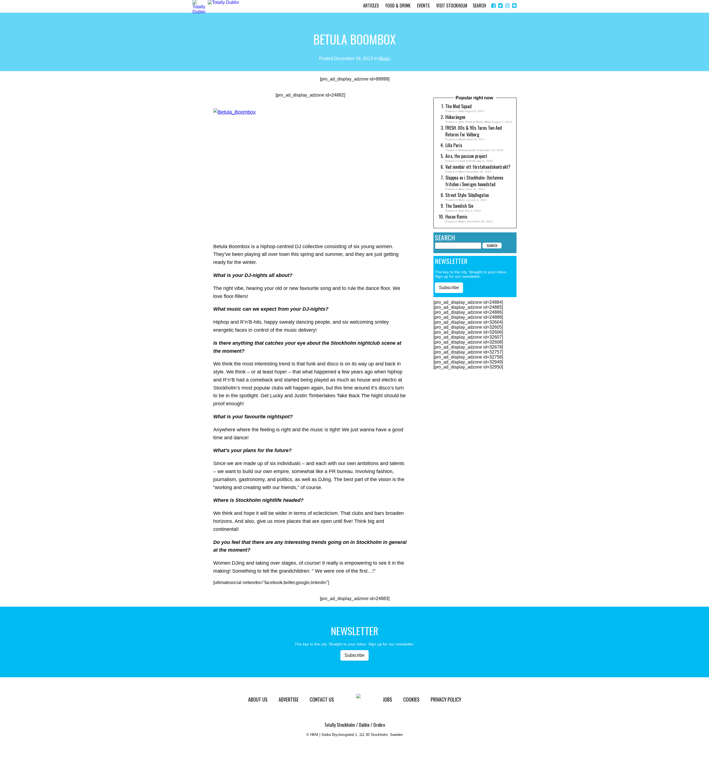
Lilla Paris (453, 145)
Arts (461, 111)
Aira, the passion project (466, 156)
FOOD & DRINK (398, 5)
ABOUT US (258, 699)
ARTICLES (371, 5)
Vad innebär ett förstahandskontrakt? (477, 167)
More (488, 121)
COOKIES (411, 699)
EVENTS (423, 5)
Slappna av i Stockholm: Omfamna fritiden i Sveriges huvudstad (474, 181)
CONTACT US (322, 699)
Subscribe (449, 287)
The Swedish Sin (459, 206)
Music (384, 58)
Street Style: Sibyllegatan (467, 195)
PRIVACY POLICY (446, 699)
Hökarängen (455, 117)
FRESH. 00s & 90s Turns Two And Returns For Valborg (473, 131)
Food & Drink (474, 121)
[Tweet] (500, 6)
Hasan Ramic (456, 216)
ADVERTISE (289, 699)
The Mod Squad (458, 106)
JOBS (387, 699)
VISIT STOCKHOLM (451, 5)
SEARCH (479, 5)
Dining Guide (467, 150)
